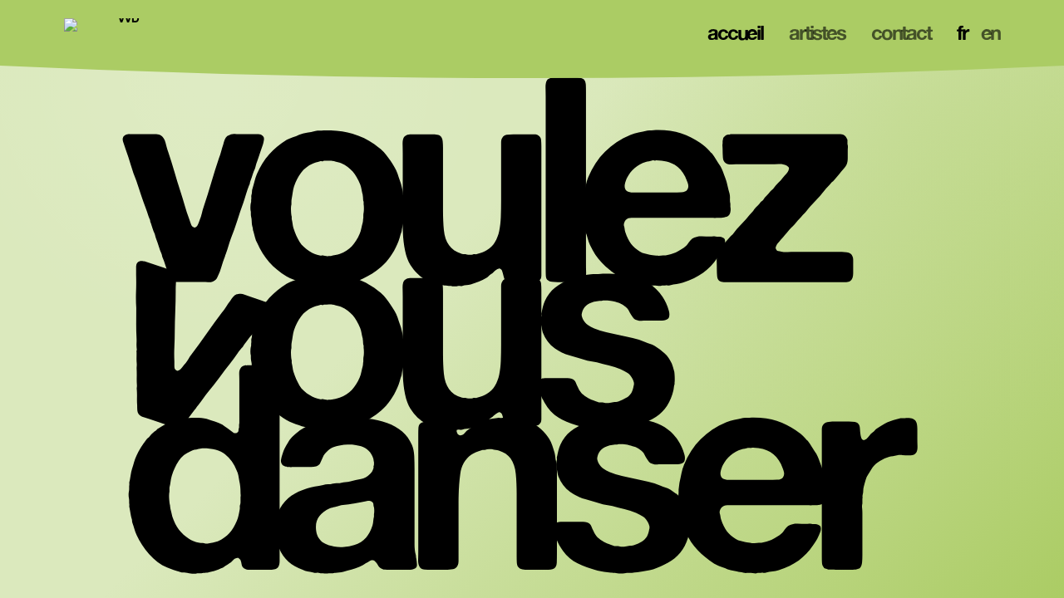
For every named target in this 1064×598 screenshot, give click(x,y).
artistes (817, 32)
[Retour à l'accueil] (122, 33)
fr (962, 32)
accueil (734, 32)
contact (900, 32)
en (990, 32)
